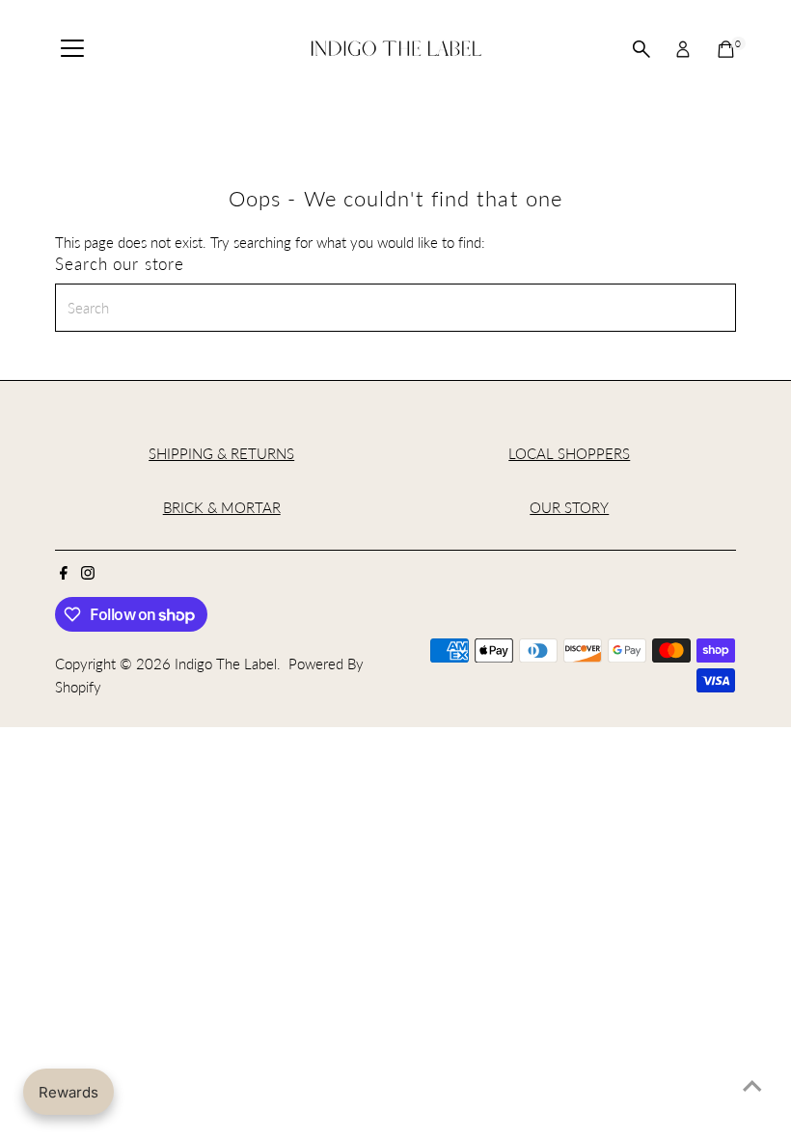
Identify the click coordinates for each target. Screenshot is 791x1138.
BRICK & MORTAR (222, 507)
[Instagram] (87, 574)
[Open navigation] (72, 49)
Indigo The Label (226, 663)
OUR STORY (569, 507)
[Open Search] (641, 49)
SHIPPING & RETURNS (221, 453)
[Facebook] (63, 574)
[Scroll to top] (752, 1085)
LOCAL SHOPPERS (569, 453)
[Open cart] (726, 49)
